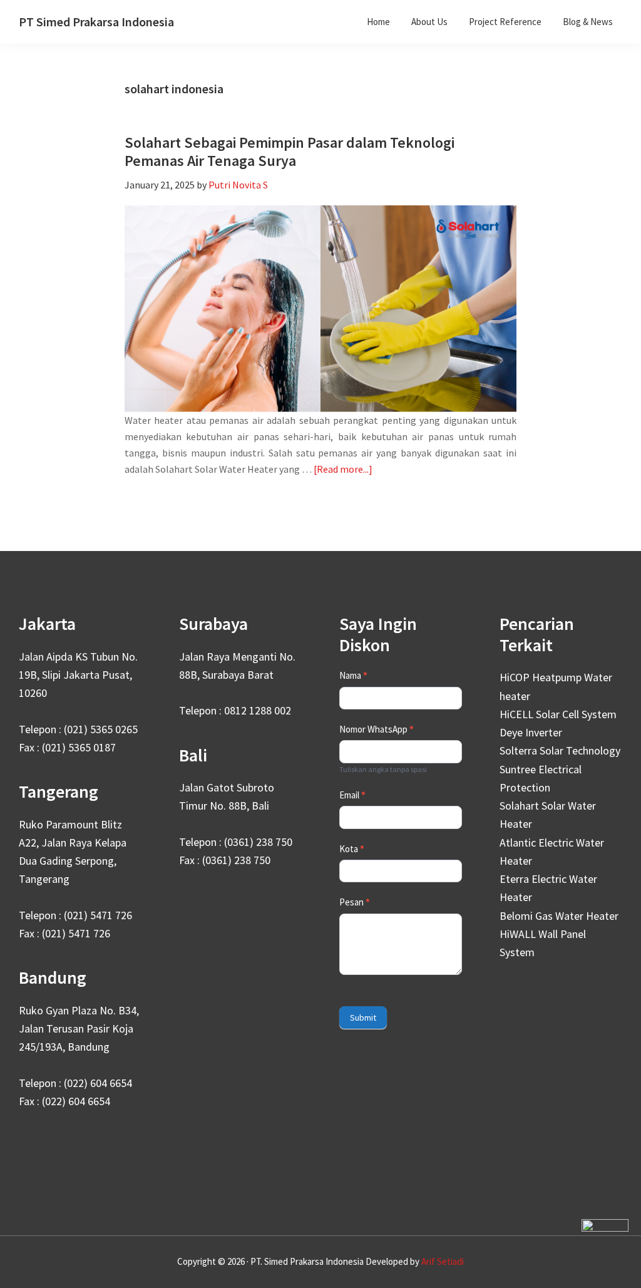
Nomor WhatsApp (376, 729)
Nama (353, 675)
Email (352, 795)
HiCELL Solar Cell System (558, 714)
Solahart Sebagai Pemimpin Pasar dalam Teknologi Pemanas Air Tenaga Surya (289, 151)
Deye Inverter (531, 732)
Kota (351, 849)
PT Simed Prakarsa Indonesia (96, 21)
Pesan (354, 902)
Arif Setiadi (442, 1261)
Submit (363, 1017)
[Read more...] (343, 469)
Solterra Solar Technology (560, 750)
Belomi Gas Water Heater (559, 916)
